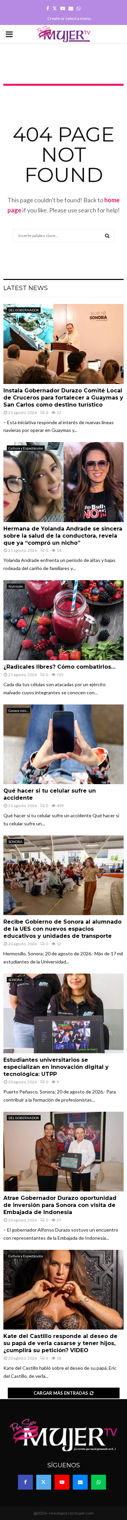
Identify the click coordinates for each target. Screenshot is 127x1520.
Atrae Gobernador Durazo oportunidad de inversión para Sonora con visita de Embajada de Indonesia (60, 1205)
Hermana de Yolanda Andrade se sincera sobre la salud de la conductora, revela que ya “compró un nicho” (62, 535)
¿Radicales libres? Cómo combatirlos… (59, 667)
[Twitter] (43, 1482)
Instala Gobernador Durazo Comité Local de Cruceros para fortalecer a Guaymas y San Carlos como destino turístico (63, 397)
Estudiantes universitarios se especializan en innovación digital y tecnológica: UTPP (56, 1067)
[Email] (80, 1482)
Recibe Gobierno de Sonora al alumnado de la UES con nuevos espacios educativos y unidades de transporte (62, 929)
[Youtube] (62, 1482)
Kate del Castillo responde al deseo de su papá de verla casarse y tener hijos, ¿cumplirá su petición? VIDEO (60, 1343)
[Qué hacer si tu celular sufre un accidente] (63, 744)
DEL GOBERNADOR (23, 310)
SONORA (15, 842)
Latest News (25, 288)
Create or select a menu (69, 18)
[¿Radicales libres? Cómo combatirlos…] (63, 620)
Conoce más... (18, 711)
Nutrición (15, 586)
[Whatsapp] (98, 1482)
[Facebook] (25, 1482)
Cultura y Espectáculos (25, 448)
